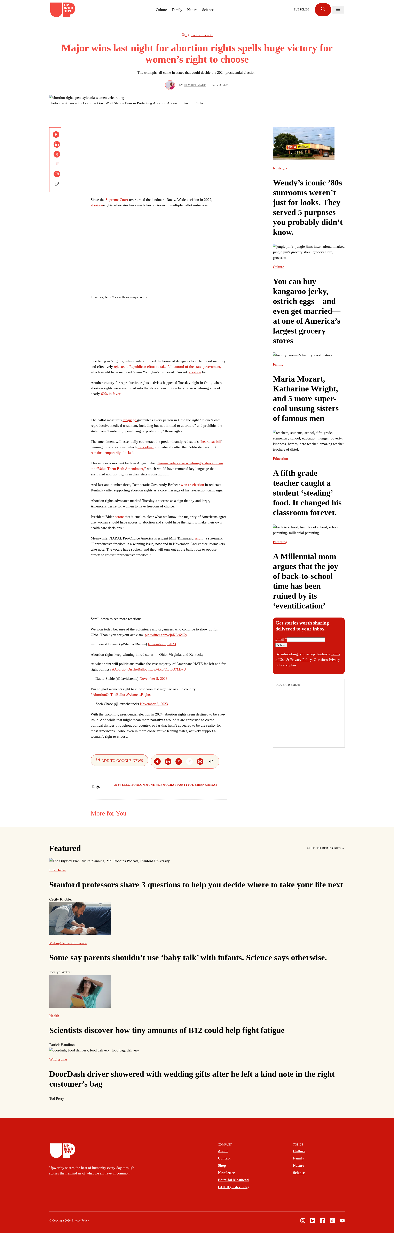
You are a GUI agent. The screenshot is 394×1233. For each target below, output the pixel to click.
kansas (211, 784)
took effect (146, 447)
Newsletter (226, 1173)
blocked (127, 453)
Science (208, 10)
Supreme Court (116, 200)
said (197, 538)
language (130, 420)
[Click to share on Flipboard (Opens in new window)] (57, 164)
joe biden (196, 784)
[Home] (184, 35)
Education (280, 459)
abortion (97, 205)
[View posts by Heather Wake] (170, 85)
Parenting (280, 542)
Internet (202, 35)
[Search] (323, 9)
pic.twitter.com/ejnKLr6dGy (166, 635)
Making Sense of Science (68, 943)
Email (281, 639)
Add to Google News (122, 761)
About (223, 1151)
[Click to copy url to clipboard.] (57, 184)
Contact (224, 1158)
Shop (222, 1165)
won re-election (193, 485)
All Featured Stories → (325, 848)
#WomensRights (138, 694)
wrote (120, 517)
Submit (281, 645)
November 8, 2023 (162, 644)
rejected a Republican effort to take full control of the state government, (167, 367)
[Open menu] (338, 10)
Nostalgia (280, 168)
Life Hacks (57, 870)
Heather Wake (195, 85)
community (148, 784)
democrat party (173, 784)
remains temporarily (106, 453)
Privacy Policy (301, 660)
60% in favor (110, 394)
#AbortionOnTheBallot (129, 669)
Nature (192, 10)
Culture (161, 10)
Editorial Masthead (233, 1180)
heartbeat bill (211, 441)
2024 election (126, 784)
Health (54, 1016)
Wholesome (58, 1059)
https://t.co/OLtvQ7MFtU (167, 669)
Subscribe (301, 9)
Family (177, 10)
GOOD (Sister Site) (233, 1187)
